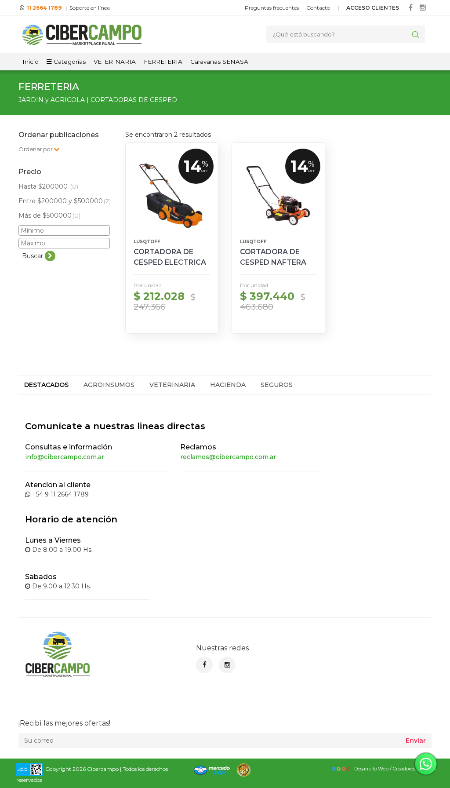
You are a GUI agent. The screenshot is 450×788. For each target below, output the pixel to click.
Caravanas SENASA (219, 61)
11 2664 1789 (44, 7)
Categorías (69, 61)
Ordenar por (36, 149)
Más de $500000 (49, 215)
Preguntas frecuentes (272, 7)
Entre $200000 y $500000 (64, 201)
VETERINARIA (115, 61)
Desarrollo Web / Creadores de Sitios (395, 769)
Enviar (416, 740)
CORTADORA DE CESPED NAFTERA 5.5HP (273, 262)
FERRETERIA (163, 61)
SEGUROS (277, 385)
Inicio (30, 61)
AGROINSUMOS (108, 385)
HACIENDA (228, 385)
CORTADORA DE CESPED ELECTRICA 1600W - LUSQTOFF (170, 262)
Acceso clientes (372, 7)
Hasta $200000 (48, 186)
